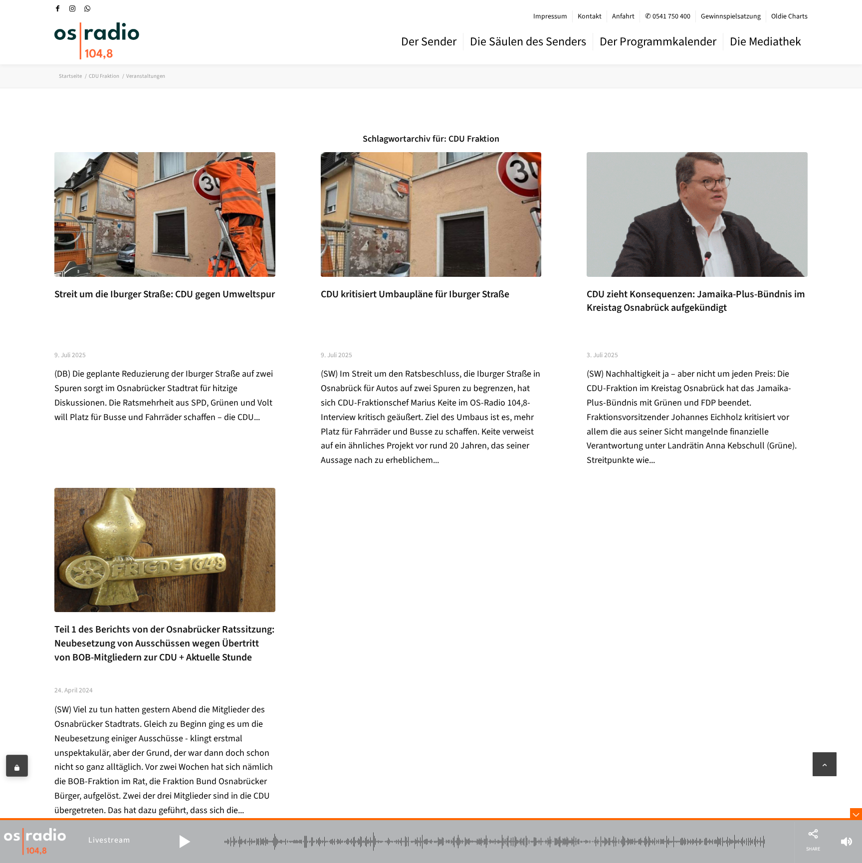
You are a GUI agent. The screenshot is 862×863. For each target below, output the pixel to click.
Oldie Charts (789, 16)
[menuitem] (550, 16)
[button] (184, 841)
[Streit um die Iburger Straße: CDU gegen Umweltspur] (164, 214)
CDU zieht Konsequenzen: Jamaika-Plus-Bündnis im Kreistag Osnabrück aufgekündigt (696, 301)
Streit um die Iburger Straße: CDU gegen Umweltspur (164, 294)
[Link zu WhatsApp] (87, 8)
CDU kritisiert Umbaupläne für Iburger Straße (415, 294)
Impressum (550, 16)
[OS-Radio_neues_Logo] (96, 40)
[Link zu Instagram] (72, 8)
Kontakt (590, 16)
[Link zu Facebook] (57, 8)
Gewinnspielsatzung (731, 16)
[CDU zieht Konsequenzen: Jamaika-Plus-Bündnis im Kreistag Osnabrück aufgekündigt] (697, 214)
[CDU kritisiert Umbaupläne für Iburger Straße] (431, 214)
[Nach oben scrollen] (824, 764)
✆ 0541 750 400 (667, 16)
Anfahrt (623, 16)
